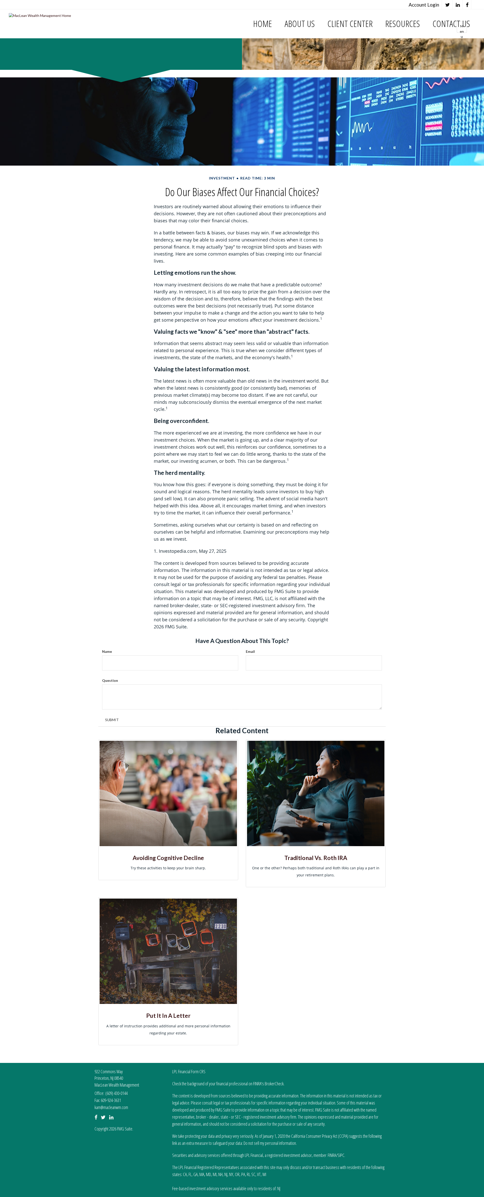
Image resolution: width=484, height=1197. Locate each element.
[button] (300, 24)
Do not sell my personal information (270, 1143)
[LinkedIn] (458, 4)
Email (250, 651)
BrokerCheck (274, 1084)
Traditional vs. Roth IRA (315, 857)
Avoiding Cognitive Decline (168, 857)
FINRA (332, 1155)
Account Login (424, 5)
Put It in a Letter (168, 1015)
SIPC (341, 1155)
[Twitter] (447, 4)
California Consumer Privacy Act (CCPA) (319, 1136)
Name (107, 651)
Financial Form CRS (191, 1071)
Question (110, 680)
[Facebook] (467, 4)
